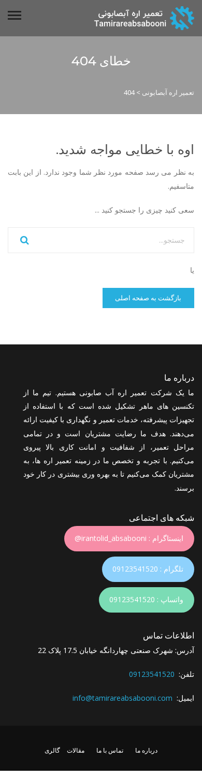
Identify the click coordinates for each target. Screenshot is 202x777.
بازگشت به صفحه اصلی (148, 297)
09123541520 (152, 674)
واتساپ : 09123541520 (146, 599)
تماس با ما (109, 750)
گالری (52, 750)
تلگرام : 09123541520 (147, 569)
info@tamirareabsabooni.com (122, 698)
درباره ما (146, 750)
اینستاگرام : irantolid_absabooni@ (129, 538)
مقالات (75, 750)
